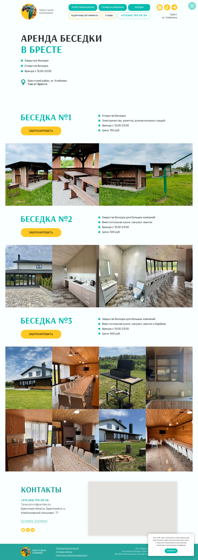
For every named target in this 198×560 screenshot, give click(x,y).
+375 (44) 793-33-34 (35, 500)
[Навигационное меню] (192, 6)
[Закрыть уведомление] (192, 535)
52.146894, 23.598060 (34, 521)
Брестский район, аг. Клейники (47, 82)
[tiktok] (28, 530)
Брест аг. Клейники (169, 16)
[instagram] (23, 530)
